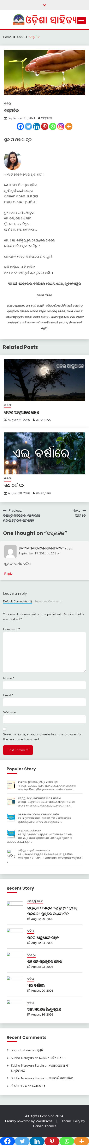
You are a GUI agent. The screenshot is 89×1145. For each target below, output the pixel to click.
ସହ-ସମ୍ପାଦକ (43, 420)
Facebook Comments (48, 601)
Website (9, 712)
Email (8, 695)
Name (8, 678)
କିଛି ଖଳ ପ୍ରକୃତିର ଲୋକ (44, 961)
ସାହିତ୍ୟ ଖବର (35, 901)
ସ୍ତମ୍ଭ (31, 955)
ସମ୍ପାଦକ (46, 118)
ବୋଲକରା (38, 1086)
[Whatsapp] (52, 126)
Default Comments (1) (17, 601)
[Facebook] (20, 126)
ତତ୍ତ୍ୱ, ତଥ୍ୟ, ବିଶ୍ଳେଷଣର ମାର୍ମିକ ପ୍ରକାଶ (39, 798)
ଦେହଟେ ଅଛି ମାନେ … (52, 1058)
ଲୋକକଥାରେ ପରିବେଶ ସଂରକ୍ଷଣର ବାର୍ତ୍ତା (38, 814)
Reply (8, 573)
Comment (11, 629)
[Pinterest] (44, 126)
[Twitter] (28, 126)
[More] (68, 126)
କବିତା (7, 103)
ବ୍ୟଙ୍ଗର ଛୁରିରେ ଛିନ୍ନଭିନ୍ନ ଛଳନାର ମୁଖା (38, 782)
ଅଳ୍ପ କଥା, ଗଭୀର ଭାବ (29, 830)
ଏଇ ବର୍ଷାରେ (14, 486)
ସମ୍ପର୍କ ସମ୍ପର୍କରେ (61, 1078)
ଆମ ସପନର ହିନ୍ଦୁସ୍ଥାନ (44, 1009)
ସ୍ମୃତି (39, 1050)
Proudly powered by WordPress (29, 1121)
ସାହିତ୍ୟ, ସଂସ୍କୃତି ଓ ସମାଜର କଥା (34, 850)
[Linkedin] (36, 126)
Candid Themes (45, 1126)
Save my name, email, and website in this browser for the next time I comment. (42, 736)
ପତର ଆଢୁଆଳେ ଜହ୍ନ (21, 412)
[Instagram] (60, 126)
